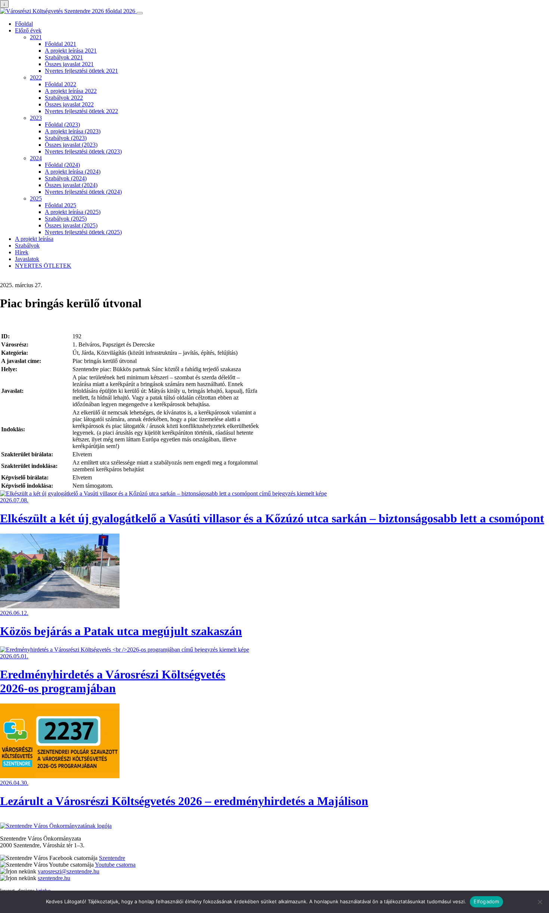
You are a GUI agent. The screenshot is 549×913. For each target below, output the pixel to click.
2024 (36, 158)
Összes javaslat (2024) (71, 185)
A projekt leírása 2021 (71, 50)
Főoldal (24, 24)
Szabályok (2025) (66, 218)
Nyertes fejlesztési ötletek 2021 (81, 71)
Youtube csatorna (115, 864)
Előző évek (28, 30)
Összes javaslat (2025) (71, 225)
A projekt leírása (34, 239)
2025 (36, 198)
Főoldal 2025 (60, 205)
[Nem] (539, 902)
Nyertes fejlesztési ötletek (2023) (83, 151)
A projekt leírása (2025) (72, 212)
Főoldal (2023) (62, 124)
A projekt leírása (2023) (72, 131)
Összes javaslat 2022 (69, 104)
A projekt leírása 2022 (71, 91)
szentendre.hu (54, 878)
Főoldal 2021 (60, 44)
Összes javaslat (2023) (71, 145)
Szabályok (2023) (66, 138)
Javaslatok (27, 259)
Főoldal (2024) (62, 165)
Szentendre (112, 858)
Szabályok (27, 245)
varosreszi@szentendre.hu (68, 871)
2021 (36, 37)
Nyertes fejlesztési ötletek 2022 (81, 111)
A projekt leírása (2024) (72, 171)
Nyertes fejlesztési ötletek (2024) (83, 192)
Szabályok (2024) (66, 178)
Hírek (21, 252)
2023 (36, 118)
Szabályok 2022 (64, 97)
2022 (36, 77)
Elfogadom (486, 901)
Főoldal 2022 (60, 84)
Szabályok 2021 (64, 57)
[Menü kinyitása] (140, 13)
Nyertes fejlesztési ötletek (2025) (83, 232)
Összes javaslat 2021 (69, 64)
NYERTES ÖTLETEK (43, 266)
